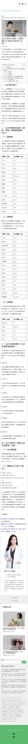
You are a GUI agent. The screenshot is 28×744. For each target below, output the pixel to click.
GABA (9, 703)
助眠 (4, 707)
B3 (8, 699)
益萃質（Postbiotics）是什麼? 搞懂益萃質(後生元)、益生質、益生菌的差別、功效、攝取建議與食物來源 (14, 681)
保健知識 (4, 46)
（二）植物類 (8, 73)
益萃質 (17, 707)
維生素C (20, 711)
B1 (3, 699)
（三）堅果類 (8, 74)
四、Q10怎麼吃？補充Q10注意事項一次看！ (13, 78)
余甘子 (22, 703)
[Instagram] (25, 4)
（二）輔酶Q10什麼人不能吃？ (12, 81)
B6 (13, 699)
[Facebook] (22, 4)
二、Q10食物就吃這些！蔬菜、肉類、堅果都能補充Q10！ (14, 69)
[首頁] (19, 4)
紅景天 (13, 711)
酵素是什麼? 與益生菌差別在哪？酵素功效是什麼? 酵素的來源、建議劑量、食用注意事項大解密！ (14, 687)
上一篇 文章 (14, 597)
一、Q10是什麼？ (7, 67)
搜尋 (3, 660)
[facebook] (14, 734)
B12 (18, 699)
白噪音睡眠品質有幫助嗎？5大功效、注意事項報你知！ (13, 652)
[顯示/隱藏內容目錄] (23, 65)
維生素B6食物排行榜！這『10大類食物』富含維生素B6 (13, 628)
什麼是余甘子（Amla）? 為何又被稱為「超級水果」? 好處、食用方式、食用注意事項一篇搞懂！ (14, 675)
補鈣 (11, 715)
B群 (4, 703)
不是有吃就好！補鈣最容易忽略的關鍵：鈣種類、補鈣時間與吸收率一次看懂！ (13, 670)
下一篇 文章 (14, 601)
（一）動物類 (8, 71)
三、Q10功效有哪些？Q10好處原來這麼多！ (13, 76)
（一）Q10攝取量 (9, 79)
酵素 (4, 719)
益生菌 (10, 707)
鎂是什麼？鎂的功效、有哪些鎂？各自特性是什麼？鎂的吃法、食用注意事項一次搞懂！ (14, 692)
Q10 (16, 703)
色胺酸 (4, 715)
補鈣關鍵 (18, 715)
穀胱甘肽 (5, 711)
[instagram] (14, 737)
